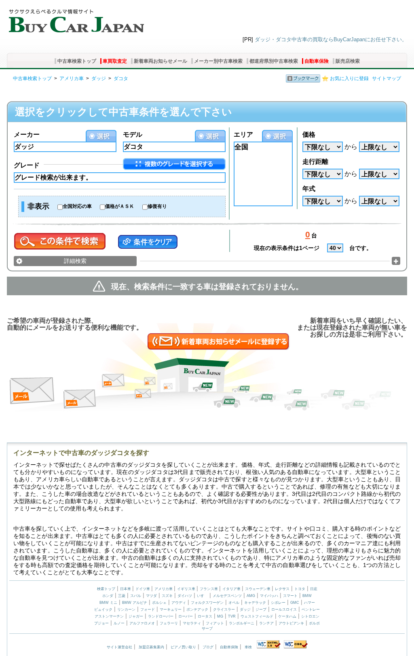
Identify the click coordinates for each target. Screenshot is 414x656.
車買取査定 (115, 61)
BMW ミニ (108, 603)
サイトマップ (386, 78)
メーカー (27, 134)
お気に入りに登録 (349, 78)
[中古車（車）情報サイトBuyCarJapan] (75, 18)
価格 (308, 134)
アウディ (178, 603)
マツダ (151, 596)
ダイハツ (184, 596)
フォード (147, 609)
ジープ (261, 609)
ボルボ (314, 623)
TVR (232, 616)
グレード (27, 165)
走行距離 (315, 161)
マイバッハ (269, 596)
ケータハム (287, 616)
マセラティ (192, 623)
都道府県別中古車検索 (273, 61)
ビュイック (103, 609)
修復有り (157, 206)
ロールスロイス (284, 609)
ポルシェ (159, 603)
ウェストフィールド (257, 616)
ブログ (208, 647)
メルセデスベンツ (227, 596)
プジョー (101, 623)
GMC (294, 603)
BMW (307, 596)
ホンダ (107, 596)
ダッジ (98, 78)
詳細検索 (75, 261)
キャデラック (255, 603)
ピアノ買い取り (183, 647)
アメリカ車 (71, 78)
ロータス (205, 616)
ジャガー (136, 616)
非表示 (38, 206)
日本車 (126, 589)
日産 (313, 589)
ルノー (119, 623)
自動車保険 (316, 61)
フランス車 (209, 589)
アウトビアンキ (291, 623)
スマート (290, 596)
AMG (251, 596)
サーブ (207, 628)
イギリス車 (186, 589)
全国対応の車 (77, 206)
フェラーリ (169, 623)
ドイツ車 (143, 589)
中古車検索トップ (76, 61)
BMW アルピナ (134, 603)
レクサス (282, 589)
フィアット (215, 623)
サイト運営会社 (119, 647)
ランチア (266, 623)
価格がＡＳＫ (119, 206)
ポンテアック (197, 609)
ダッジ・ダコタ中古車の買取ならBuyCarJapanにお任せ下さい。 (331, 39)
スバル (135, 596)
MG (220, 616)
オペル (233, 603)
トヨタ (299, 589)
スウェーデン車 (258, 589)
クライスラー (224, 609)
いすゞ (202, 596)
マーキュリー (171, 609)
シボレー (278, 603)
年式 (308, 188)
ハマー (309, 603)
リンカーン (126, 609)
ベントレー (311, 609)
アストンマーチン (109, 616)
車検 (248, 647)
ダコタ (121, 78)
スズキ (167, 596)
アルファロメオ (142, 623)
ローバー (185, 616)
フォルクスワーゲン (207, 603)
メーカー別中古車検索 (218, 61)
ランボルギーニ (241, 623)
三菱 (121, 596)
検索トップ (106, 589)
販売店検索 (348, 61)
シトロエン (310, 616)
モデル (132, 134)
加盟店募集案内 (151, 647)
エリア (243, 134)
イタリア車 (232, 589)
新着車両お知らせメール (160, 61)
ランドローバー (160, 616)
